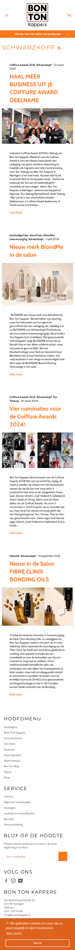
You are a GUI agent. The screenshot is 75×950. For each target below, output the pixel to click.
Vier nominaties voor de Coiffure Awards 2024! (35, 416)
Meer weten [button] (14, 933)
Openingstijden (13, 755)
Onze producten (13, 738)
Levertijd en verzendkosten (19, 813)
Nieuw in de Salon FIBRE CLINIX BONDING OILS (32, 571)
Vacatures (9, 749)
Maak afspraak (12, 760)
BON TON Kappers (14, 732)
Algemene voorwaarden (17, 802)
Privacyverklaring (13, 824)
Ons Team (9, 743)
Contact (8, 796)
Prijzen (8, 772)
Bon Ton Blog (11, 766)
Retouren (9, 819)
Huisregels (9, 808)
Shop (7, 777)
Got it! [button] (37, 943)
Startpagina (10, 727)
